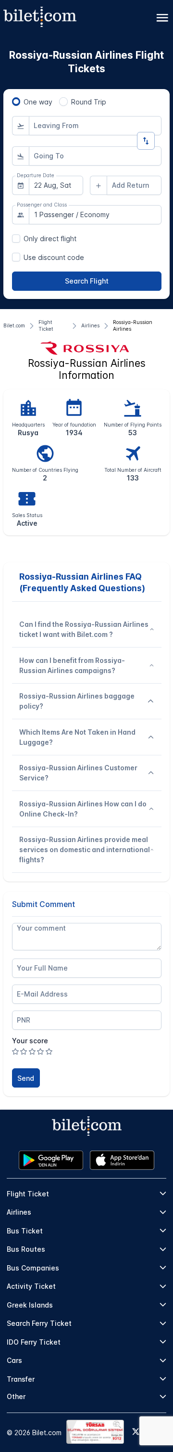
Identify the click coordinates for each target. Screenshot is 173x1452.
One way (38, 102)
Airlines (19, 1212)
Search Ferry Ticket (39, 1323)
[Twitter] (135, 1432)
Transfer (21, 1379)
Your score (30, 1041)
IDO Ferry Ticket (34, 1342)
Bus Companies (33, 1268)
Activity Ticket (31, 1286)
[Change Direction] (146, 141)
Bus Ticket (25, 1231)
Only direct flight (50, 238)
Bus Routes (26, 1249)
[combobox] (95, 125)
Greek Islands (30, 1305)
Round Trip (88, 102)
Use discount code (54, 257)
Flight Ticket (28, 1194)
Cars (14, 1360)
